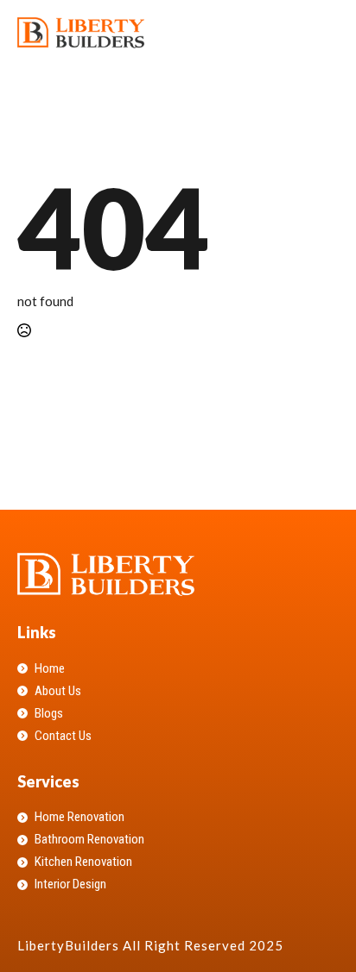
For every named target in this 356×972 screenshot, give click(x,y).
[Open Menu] (325, 33)
